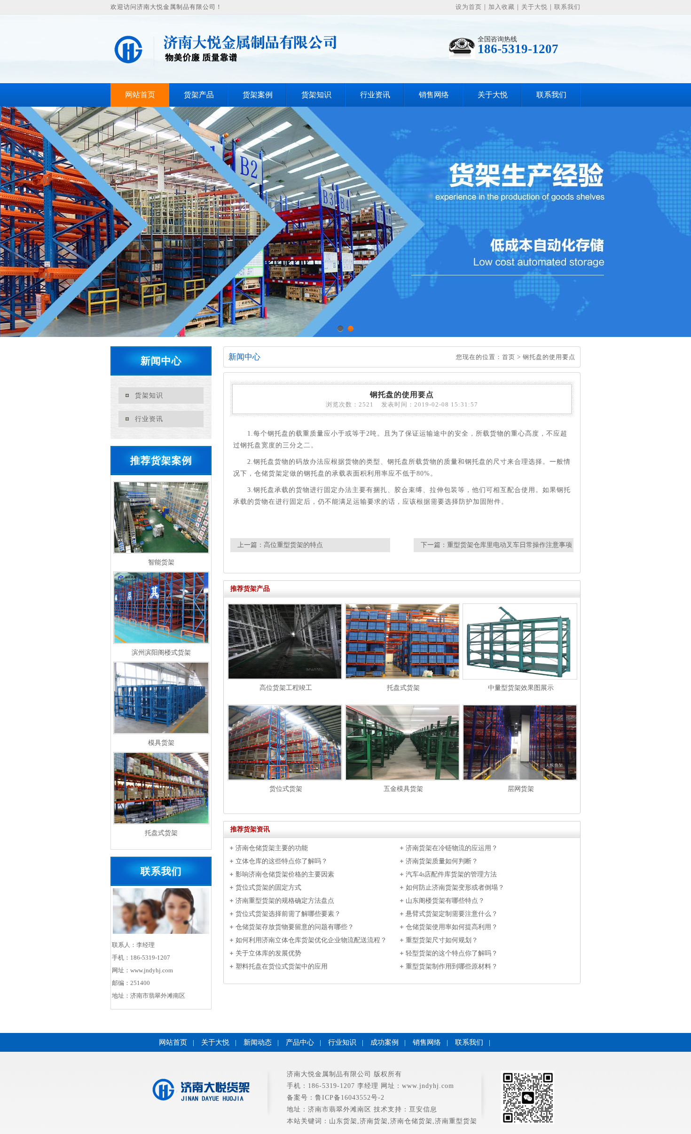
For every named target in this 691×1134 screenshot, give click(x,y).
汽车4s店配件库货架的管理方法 (451, 874)
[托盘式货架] (161, 788)
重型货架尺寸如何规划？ (442, 940)
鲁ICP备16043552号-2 (350, 1097)
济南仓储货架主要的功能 (272, 848)
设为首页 (468, 6)
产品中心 (300, 1042)
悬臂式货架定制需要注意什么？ (452, 913)
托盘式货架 (161, 833)
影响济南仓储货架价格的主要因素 (285, 874)
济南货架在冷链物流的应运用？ (452, 848)
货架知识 (316, 95)
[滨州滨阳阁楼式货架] (161, 607)
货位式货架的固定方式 (268, 887)
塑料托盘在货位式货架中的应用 (282, 966)
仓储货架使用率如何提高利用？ (452, 927)
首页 (508, 356)
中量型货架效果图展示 (521, 687)
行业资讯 (375, 95)
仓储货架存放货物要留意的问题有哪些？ (295, 927)
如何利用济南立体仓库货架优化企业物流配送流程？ (311, 940)
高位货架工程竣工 (285, 687)
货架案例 (258, 95)
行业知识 (342, 1042)
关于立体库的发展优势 (268, 953)
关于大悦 (534, 6)
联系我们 (567, 6)
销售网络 (434, 95)
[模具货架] (161, 698)
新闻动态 (257, 1042)
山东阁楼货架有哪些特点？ (445, 900)
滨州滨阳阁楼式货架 (161, 652)
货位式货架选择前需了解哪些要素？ (288, 913)
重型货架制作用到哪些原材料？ (452, 966)
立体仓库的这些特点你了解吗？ (282, 861)
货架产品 (199, 95)
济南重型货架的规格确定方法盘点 (285, 900)
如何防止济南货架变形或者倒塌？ (455, 887)
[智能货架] (161, 517)
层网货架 (521, 788)
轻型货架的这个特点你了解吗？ (452, 953)
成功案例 (384, 1042)
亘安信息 (423, 1109)
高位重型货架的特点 (293, 544)
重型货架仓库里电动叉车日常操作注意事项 (509, 544)
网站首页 (140, 95)
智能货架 (161, 562)
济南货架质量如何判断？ (442, 861)
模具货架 (161, 742)
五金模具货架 (403, 788)
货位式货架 (285, 788)
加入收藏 (501, 6)
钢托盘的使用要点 (549, 356)
